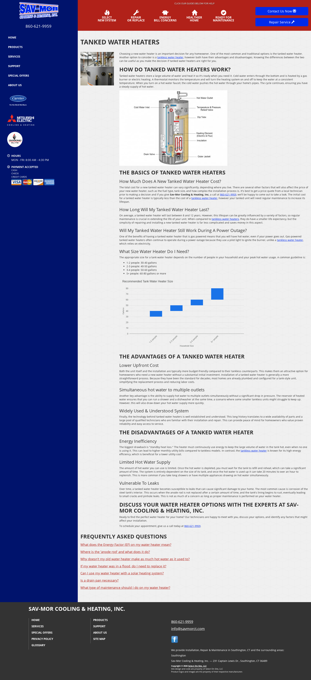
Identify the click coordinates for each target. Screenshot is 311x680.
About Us (15, 85)
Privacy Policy (42, 639)
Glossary (38, 645)
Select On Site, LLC (197, 666)
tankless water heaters (225, 219)
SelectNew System (107, 18)
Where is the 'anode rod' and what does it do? (115, 552)
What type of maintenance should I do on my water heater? (125, 587)
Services (14, 56)
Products (15, 47)
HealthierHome (194, 18)
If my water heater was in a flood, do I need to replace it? (123, 566)
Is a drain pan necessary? (99, 580)
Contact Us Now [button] (280, 11)
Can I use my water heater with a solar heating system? (122, 573)
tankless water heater (170, 57)
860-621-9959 (228, 194)
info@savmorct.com (188, 628)
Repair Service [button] (280, 22)
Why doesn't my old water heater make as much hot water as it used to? (135, 559)
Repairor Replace (136, 18)
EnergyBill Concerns (165, 18)
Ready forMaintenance (223, 18)
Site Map (99, 639)
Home (12, 37)
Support (14, 66)
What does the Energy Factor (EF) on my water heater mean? (125, 544)
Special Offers (18, 75)
